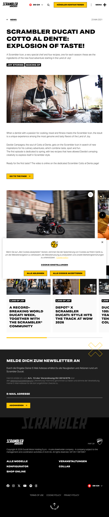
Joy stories (15, 65)
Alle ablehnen (35, 273)
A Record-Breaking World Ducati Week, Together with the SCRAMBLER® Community (26, 317)
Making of (33, 65)
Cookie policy (62, 257)
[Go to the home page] (10, 5)
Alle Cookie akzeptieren (67, 273)
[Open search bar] (48, 5)
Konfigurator (17, 466)
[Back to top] (54, 506)
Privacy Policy (71, 495)
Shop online (16, 472)
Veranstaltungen (73, 461)
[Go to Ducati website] (99, 442)
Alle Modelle (17, 461)
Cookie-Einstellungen (54, 265)
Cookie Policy (53, 495)
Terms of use (37, 495)
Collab (64, 466)
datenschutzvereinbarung (21, 380)
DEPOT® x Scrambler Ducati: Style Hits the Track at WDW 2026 (74, 315)
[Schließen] (102, 242)
